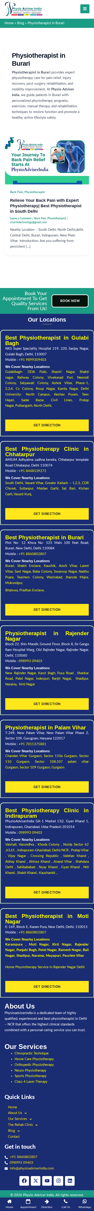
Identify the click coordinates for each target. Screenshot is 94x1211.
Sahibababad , (28, 867)
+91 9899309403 (32, 360)
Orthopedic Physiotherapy (34, 1065)
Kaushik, (51, 566)
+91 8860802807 (32, 554)
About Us (15, 1113)
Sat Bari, (70, 488)
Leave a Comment (20, 218)
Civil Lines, (65, 400)
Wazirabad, (56, 577)
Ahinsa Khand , (41, 861)
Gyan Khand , (72, 867)
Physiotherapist (34, 192)
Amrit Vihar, (69, 566)
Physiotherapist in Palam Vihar (45, 727)
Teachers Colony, (32, 577)
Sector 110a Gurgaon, (61, 756)
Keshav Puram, (68, 394)
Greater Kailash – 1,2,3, (63, 483)
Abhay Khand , (17, 861)
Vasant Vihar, (35, 483)
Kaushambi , (48, 873)
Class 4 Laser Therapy (31, 1081)
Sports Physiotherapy (31, 1076)
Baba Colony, (43, 571)
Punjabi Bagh (26, 950)
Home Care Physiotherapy (34, 1059)
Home (12, 1107)
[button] (47, 1113)
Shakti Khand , (28, 873)
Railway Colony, (32, 377)
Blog (11, 1130)
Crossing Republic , (47, 856)
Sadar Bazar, (36, 400)
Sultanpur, (28, 488)
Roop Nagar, (47, 389)
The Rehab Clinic (20, 1125)
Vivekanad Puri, (62, 377)
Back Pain (16, 192)
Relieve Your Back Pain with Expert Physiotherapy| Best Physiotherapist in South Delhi (45, 205)
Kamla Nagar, (69, 389)
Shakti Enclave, (30, 566)
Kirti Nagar (61, 944)
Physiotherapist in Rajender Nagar (47, 636)
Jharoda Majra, (77, 577)
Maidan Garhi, (49, 488)
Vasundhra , (28, 844)
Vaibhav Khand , (76, 856)
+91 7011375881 (32, 744)
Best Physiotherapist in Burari (44, 537)
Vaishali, (11, 844)
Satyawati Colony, (36, 383)
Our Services (17, 1119)
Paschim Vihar (73, 955)
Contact (14, 1136)
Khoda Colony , (50, 844)
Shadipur (23, 955)
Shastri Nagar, (66, 372)
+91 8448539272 (32, 471)
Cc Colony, (26, 389)
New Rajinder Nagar (20, 673)
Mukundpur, (14, 583)
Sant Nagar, (24, 571)
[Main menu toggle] (84, 8)
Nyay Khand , (50, 867)
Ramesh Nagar (69, 950)
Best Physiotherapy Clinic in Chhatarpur (47, 451)
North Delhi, (43, 405)
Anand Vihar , (65, 861)
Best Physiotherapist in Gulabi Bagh (47, 340)
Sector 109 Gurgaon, (36, 767)
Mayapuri (53, 955)
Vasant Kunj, (23, 494)
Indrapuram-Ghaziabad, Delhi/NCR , (44, 850)
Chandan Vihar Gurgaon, (24, 756)
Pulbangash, (24, 405)
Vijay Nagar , (19, 856)
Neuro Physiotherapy (30, 1070)
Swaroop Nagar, (66, 571)
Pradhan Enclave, (31, 590)
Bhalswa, (12, 590)
